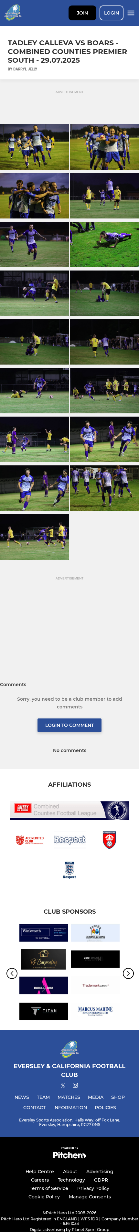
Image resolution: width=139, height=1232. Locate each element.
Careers (40, 1180)
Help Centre (40, 1171)
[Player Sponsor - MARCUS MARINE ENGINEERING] (95, 1012)
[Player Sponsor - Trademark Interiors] (95, 986)
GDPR (101, 1180)
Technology (71, 1180)
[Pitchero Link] (69, 1157)
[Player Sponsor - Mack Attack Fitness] (95, 960)
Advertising (99, 1171)
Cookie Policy (44, 1197)
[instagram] (75, 1086)
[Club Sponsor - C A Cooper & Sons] (95, 934)
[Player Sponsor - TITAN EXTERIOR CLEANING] (43, 1012)
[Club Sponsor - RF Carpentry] (43, 960)
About (70, 1171)
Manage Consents (90, 1197)
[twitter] (63, 1086)
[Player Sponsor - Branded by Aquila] (43, 986)
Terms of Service (49, 1188)
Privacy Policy (93, 1188)
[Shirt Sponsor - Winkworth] (43, 934)
